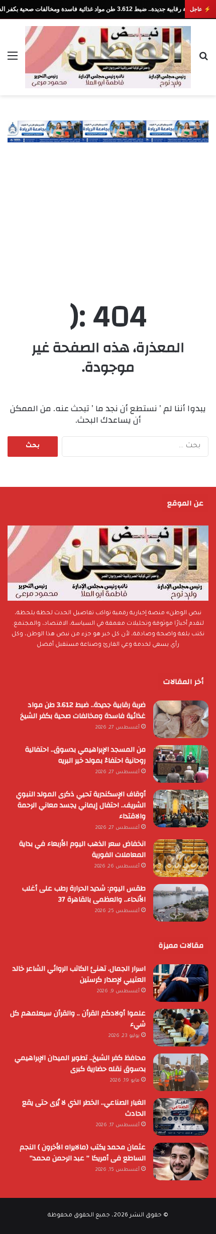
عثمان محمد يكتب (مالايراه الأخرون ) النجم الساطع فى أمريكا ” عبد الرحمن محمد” (83, 1153)
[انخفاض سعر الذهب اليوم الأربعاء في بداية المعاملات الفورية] (180, 858)
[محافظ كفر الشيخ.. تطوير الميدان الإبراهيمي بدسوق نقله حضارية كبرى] (180, 1072)
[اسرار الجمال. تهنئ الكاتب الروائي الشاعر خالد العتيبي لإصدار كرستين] (180, 983)
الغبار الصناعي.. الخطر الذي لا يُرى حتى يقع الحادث (84, 1108)
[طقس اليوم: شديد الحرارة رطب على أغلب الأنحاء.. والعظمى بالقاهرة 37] (180, 903)
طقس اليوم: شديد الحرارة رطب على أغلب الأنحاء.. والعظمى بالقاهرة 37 (84, 894)
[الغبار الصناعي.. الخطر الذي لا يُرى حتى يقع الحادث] (180, 1117)
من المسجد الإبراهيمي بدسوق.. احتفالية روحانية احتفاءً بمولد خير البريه (85, 755)
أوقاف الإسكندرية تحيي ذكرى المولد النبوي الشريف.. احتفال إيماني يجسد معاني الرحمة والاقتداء (81, 805)
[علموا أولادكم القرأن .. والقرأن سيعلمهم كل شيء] (180, 1027)
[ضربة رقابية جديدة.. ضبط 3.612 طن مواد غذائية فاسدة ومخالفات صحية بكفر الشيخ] (180, 719)
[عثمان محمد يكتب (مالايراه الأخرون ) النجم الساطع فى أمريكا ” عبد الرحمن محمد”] (180, 1161)
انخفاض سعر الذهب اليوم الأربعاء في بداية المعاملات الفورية (82, 849)
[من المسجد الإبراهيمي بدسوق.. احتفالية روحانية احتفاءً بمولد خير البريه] (180, 764)
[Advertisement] (108, 211)
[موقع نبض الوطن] (108, 57)
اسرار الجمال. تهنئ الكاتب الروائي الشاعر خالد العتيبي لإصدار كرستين (79, 974)
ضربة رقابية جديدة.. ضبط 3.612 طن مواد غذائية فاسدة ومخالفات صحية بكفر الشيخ (83, 710)
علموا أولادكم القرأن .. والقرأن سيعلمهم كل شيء (78, 1019)
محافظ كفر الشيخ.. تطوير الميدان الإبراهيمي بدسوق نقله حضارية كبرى (80, 1063)
